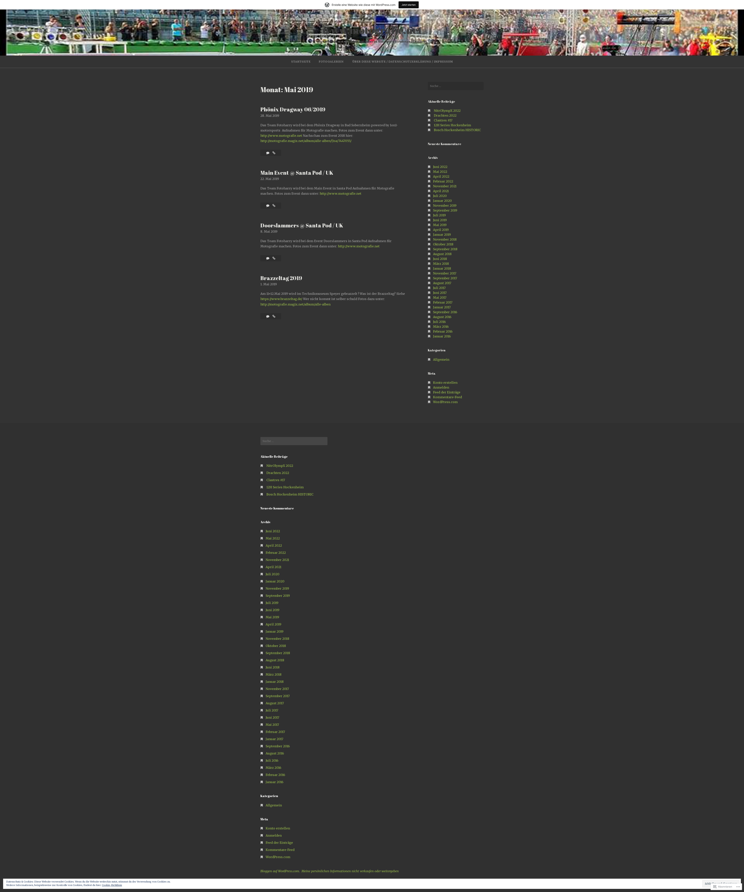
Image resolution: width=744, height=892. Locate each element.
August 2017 (442, 283)
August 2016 (442, 317)
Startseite (301, 61)
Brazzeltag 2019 (281, 278)
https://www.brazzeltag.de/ (281, 299)
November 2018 (445, 239)
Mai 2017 (439, 297)
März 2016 (441, 327)
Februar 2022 (443, 181)
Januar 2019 (442, 235)
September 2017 (445, 278)
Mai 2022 (440, 172)
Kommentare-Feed (447, 397)
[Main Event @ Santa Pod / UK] (273, 205)
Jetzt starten (409, 4)
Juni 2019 (440, 220)
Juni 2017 (440, 293)
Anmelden (441, 387)
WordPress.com (445, 402)
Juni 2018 (440, 259)
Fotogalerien (331, 61)
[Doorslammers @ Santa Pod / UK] (273, 258)
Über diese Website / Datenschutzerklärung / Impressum (402, 61)
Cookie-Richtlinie (112, 885)
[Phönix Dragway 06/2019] (273, 153)
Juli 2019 (439, 215)
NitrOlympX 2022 (447, 111)
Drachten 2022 (445, 115)
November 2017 (444, 273)
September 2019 (445, 210)
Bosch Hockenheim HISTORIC (457, 130)
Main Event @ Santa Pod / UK (296, 172)
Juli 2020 (440, 196)
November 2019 (444, 205)
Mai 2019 (440, 225)
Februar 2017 (442, 302)
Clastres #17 (443, 120)
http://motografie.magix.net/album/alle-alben (295, 304)
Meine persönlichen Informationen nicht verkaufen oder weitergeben (350, 871)
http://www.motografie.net (281, 136)
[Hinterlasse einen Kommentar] (268, 153)
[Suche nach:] (456, 86)
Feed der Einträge (446, 392)
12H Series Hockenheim (452, 125)
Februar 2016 (443, 331)
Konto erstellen (445, 382)
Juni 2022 (440, 167)
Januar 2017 (442, 307)
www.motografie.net (372, 30)
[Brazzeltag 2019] (273, 316)
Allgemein (441, 359)
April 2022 (441, 176)
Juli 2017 (439, 288)
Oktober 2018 (443, 244)
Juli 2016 (439, 322)
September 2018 (445, 249)
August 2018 (442, 254)
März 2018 (441, 264)
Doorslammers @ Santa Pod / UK (301, 225)
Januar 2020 (442, 201)
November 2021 (444, 186)
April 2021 (441, 191)
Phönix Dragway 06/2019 (292, 109)
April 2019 (441, 230)
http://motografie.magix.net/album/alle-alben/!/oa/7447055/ (305, 141)
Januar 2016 (442, 336)
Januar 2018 (442, 268)
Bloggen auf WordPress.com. (280, 871)
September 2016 (445, 312)
